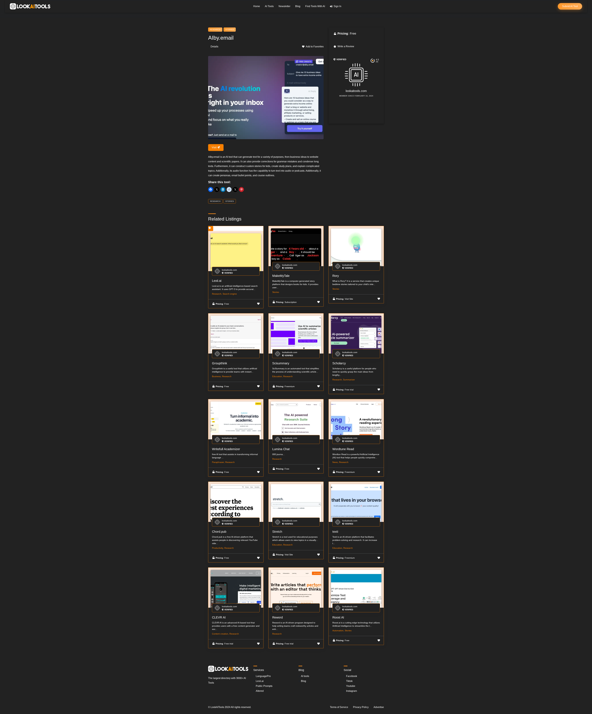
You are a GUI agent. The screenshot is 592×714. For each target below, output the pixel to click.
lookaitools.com (356, 91)
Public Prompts (264, 686)
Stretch (277, 531)
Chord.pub (219, 531)
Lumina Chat (281, 449)
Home (256, 6)
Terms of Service (339, 707)
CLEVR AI (219, 617)
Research (215, 29)
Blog (297, 6)
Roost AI (338, 617)
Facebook (351, 676)
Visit (214, 147)
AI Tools (269, 6)
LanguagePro (263, 676)
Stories (229, 29)
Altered (260, 691)
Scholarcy (339, 363)
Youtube (350, 686)
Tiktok (349, 681)
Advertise (379, 707)
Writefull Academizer (226, 449)
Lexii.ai (216, 280)
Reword (277, 617)
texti (335, 531)
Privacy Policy (361, 707)
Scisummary (280, 363)
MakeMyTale (281, 275)
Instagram (351, 691)
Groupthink (219, 363)
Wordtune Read (343, 449)
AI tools (305, 676)
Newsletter (284, 6)
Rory (335, 275)
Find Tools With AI (315, 6)
